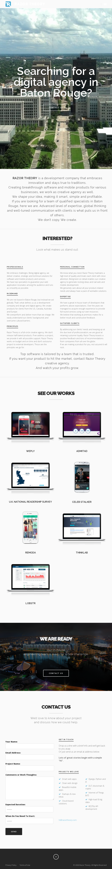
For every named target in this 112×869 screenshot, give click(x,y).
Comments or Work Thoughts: (21, 774)
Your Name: (11, 741)
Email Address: (13, 752)
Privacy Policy (10, 865)
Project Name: (12, 763)
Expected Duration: (15, 804)
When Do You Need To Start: (20, 816)
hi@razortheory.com (68, 820)
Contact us (56, 107)
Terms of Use (25, 865)
